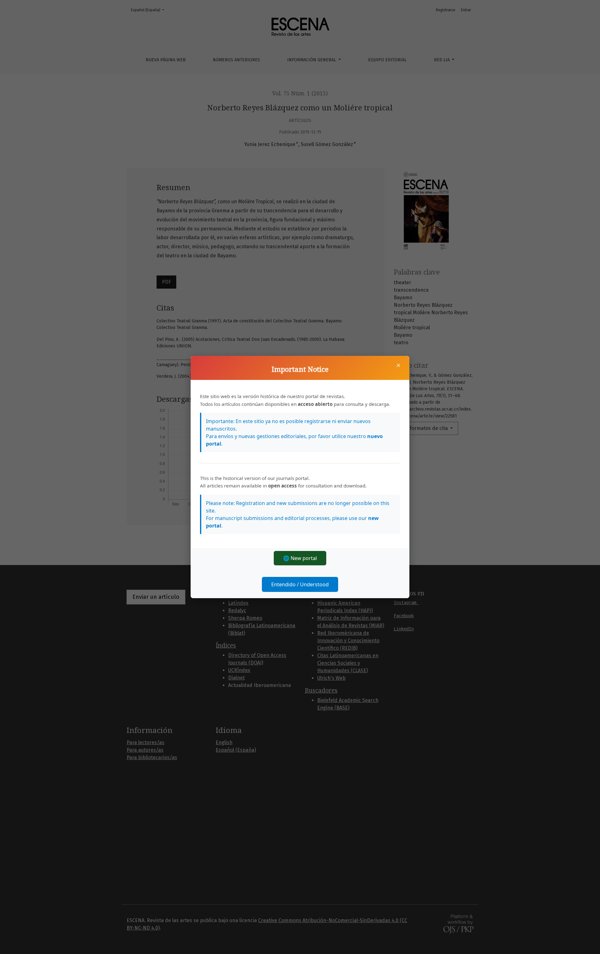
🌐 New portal (300, 558)
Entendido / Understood (300, 584)
